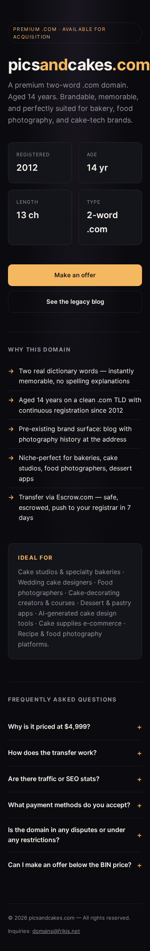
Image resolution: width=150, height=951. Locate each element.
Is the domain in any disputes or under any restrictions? (66, 835)
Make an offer (75, 275)
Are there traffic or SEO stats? (54, 779)
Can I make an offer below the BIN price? (70, 865)
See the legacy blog (75, 301)
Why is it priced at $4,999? (49, 726)
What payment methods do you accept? (69, 805)
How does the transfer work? (52, 753)
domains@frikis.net (56, 931)
